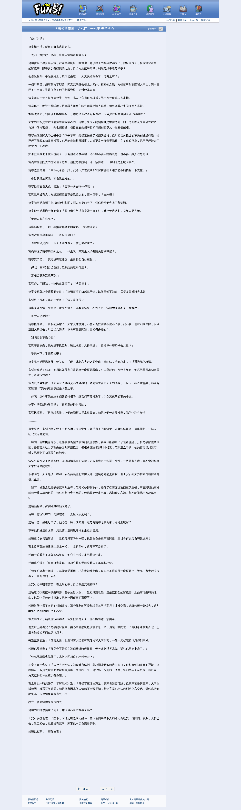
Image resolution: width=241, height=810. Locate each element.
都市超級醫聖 (85, 803)
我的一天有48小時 (109, 803)
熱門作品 (170, 20)
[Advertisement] (94, 760)
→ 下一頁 (107, 789)
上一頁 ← (82, 789)
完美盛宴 (83, 799)
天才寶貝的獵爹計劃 (139, 799)
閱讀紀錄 (205, 20)
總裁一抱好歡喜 (137, 803)
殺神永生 (32, 803)
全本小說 (194, 20)
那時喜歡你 (33, 799)
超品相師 (105, 799)
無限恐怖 (50, 799)
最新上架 (182, 20)
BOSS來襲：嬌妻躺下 (56, 803)
